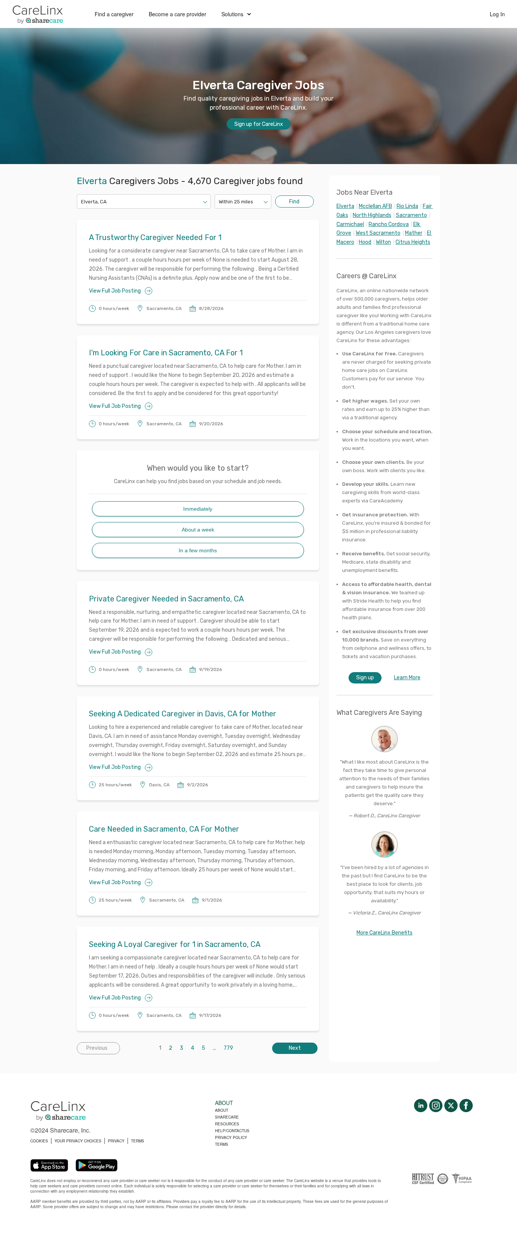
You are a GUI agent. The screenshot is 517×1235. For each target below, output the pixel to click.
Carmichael (350, 224)
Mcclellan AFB (375, 206)
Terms (221, 1144)
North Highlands (372, 215)
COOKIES (39, 1141)
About (221, 1110)
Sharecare (227, 1117)
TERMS (137, 1141)
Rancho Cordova (389, 224)
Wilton (383, 242)
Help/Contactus (232, 1130)
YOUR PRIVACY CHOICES (78, 1141)
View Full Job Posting (115, 291)
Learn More (407, 677)
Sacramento (411, 215)
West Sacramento (378, 233)
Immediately (197, 509)
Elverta (345, 206)
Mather (413, 233)
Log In (497, 14)
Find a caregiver (114, 14)
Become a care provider (177, 14)
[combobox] (81, 202)
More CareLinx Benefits (385, 933)
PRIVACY (116, 1141)
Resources (227, 1124)
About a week (198, 530)
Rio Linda (407, 206)
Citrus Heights (413, 242)
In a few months (198, 550)
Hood (365, 242)
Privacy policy (231, 1137)
